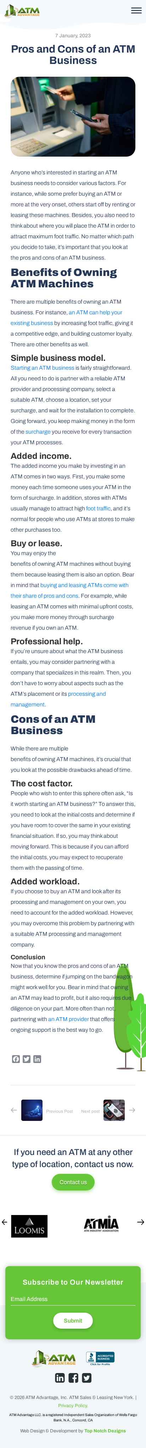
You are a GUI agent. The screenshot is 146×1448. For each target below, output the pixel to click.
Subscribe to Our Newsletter (73, 1282)
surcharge (38, 432)
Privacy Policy (72, 1405)
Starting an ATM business (42, 368)
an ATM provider (68, 1019)
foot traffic (98, 508)
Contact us (73, 1182)
